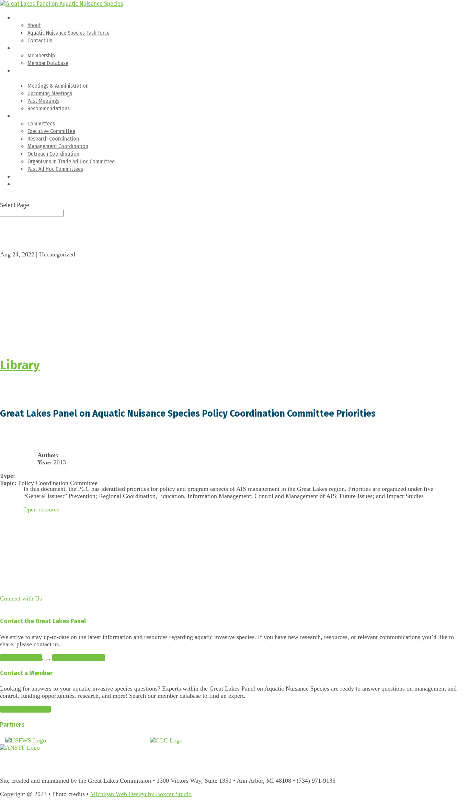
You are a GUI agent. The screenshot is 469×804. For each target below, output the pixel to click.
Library (20, 365)
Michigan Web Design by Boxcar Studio (141, 794)
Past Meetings (43, 101)
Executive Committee (51, 131)
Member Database (47, 63)
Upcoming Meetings (49, 93)
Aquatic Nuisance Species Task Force (68, 33)
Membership (27, 48)
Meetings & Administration (58, 85)
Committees (27, 116)
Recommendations (48, 108)
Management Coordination (57, 146)
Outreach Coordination (53, 154)
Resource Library (32, 176)
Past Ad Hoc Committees (55, 169)
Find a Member (25, 709)
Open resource (41, 509)
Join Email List (78, 657)
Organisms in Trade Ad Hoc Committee (71, 161)
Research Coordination (53, 138)
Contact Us (39, 40)
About (20, 17)
